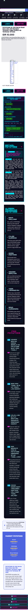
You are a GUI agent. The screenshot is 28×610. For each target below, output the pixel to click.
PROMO (15, 596)
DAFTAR (20, 24)
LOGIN (7, 24)
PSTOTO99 (11, 151)
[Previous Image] (2, 49)
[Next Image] (25, 49)
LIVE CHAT (15, 607)
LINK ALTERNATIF (14, 604)
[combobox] (12, 10)
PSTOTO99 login (10, 193)
